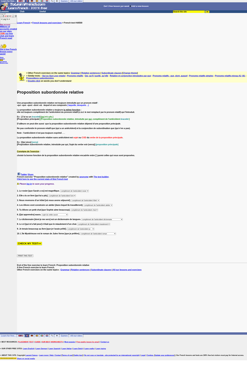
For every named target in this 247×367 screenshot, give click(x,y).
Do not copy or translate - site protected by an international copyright (111, 355)
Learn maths (89, 349)
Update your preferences (164, 355)
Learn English (28, 349)
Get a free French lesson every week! (8, 51)
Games (64, 336)
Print (1, 60)
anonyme (84, 177)
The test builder (101, 177)
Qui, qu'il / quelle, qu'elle (96, 76)
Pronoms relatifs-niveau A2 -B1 (230, 76)
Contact (2, 58)
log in (29, 184)
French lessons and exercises (47, 23)
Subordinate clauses (112, 73)
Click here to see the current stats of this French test (42, 179)
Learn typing (101, 349)
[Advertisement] (132, 47)
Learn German (41, 349)
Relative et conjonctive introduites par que (130, 76)
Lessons (4, 11)
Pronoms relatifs (75, 76)
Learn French (23, 23)
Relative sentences (90, 73)
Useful (42, 11)
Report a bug (4, 63)
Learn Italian (67, 349)
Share (30, 174)
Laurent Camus (31, 355)
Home (2, 57)
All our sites (76, 336)
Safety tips (78, 355)
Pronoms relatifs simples (201, 76)
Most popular (69, 342)
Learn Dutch (78, 349)
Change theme (130, 73)
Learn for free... (8, 336)
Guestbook (3, 61)
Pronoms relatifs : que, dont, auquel (170, 76)
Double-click (34, 81)
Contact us (105, 342)
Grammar (75, 73)
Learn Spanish (54, 349)
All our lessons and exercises (127, 270)
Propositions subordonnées (40, 78)
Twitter (24, 174)
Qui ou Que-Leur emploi (53, 76)
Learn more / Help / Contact (50, 355)
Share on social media (26, 359)
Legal (143, 355)
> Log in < (5, 19)
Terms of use (67, 355)
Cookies (150, 355)
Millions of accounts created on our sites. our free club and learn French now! (8, 32)
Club (22, 11)
